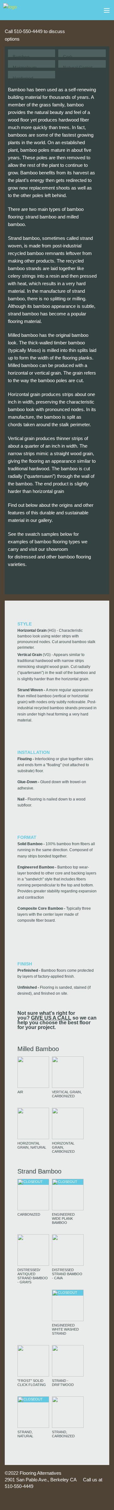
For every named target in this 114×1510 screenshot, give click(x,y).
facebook (102, 32)
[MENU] (103, 10)
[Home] (10, 9)
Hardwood (23, 78)
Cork (68, 56)
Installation (33, 752)
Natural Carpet (77, 67)
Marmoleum (25, 67)
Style (24, 623)
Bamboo (21, 56)
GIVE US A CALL (51, 1018)
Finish (24, 963)
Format (26, 837)
